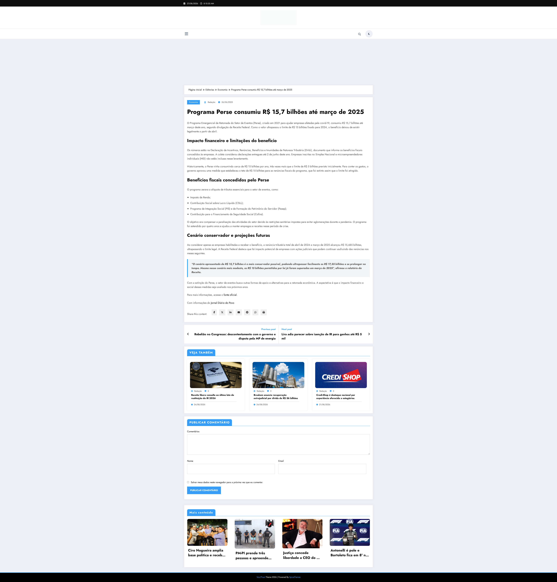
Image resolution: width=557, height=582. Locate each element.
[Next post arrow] (369, 334)
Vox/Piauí (261, 577)
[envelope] (239, 312)
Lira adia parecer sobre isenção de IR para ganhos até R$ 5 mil (322, 336)
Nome (190, 461)
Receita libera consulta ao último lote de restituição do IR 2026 (212, 396)
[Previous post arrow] (188, 334)
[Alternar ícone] (186, 34)
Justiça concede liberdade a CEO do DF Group (302, 555)
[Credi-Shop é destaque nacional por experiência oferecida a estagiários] (341, 374)
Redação (211, 102)
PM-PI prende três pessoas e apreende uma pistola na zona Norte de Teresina (252, 555)
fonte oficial (230, 295)
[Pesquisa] (359, 34)
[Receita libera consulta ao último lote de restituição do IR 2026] (216, 374)
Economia (193, 102)
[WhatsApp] (255, 312)
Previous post (268, 329)
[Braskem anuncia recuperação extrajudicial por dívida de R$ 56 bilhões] (278, 374)
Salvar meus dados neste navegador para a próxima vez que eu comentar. (227, 482)
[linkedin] (230, 312)
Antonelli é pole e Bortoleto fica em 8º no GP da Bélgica (349, 553)
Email (281, 461)
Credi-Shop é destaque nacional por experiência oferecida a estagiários (335, 396)
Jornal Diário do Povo (222, 303)
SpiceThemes (295, 577)
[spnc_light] (369, 33)
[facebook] (214, 312)
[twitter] (222, 312)
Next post (287, 329)
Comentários (193, 431)
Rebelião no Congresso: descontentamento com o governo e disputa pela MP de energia (235, 336)
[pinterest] (247, 312)
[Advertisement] (278, 62)
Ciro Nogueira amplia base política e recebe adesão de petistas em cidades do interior (206, 553)
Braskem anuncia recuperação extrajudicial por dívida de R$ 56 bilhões (276, 396)
